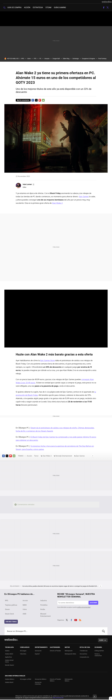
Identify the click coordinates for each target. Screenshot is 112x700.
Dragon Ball (56, 58)
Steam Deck (9, 614)
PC (40, 58)
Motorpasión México (69, 680)
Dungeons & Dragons (88, 58)
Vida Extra (23, 654)
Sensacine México (40, 679)
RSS (80, 619)
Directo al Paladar (55, 651)
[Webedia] (107, 1)
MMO (25, 605)
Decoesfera (83, 654)
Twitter (107, 7)
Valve (29, 58)
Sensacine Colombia (38, 683)
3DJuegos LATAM (25, 679)
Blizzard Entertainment (45, 615)
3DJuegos (23, 651)
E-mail (43, 100)
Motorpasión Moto (70, 654)
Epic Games (84, 196)
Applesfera (8, 657)
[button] (28, 184)
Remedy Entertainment (63, 456)
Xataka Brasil (9, 682)
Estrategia (38, 7)
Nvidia (42, 609)
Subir (101, 640)
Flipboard (39, 100)
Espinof (37, 654)
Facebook (103, 7)
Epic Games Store (47, 360)
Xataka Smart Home (9, 661)
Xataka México (9, 679)
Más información (58, 697)
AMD (24, 614)
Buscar (103, 631)
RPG (22, 58)
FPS (35, 58)
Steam (48, 7)
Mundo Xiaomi (9, 665)
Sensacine (38, 651)
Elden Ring (66, 58)
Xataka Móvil (9, 654)
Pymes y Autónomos (98, 654)
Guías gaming (60, 7)
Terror (36, 456)
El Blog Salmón (99, 651)
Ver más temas (11, 621)
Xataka (7, 651)
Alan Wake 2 (57, 203)
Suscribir (93, 602)
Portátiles (43, 605)
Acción (27, 7)
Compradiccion (84, 657)
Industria (43, 601)
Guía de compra (14, 7)
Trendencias (84, 651)
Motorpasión (69, 651)
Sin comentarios (24, 100)
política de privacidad (83, 607)
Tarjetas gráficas (11, 605)
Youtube (75, 619)
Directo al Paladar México (55, 680)
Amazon (46, 58)
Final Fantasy (102, 58)
